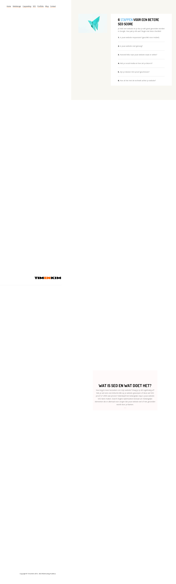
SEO (34, 6)
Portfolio (40, 6)
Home (9, 6)
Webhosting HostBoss (49, 574)
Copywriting (27, 6)
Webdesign (17, 6)
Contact (53, 6)
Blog (46, 6)
